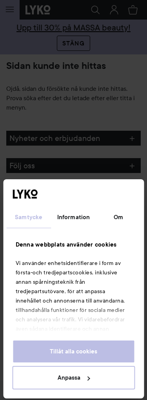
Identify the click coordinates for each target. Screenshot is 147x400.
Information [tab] (73, 217)
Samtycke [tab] (28, 217)
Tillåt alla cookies (73, 351)
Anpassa (69, 377)
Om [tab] (118, 217)
